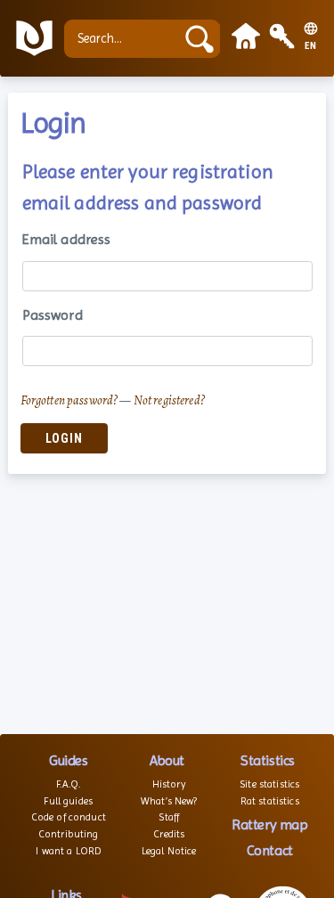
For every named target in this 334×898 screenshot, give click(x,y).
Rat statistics (269, 801)
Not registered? (169, 400)
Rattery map (269, 824)
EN (311, 46)
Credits (168, 834)
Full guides (68, 801)
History (169, 784)
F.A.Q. (68, 784)
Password (52, 314)
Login (64, 438)
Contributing (68, 834)
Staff (169, 817)
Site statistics (269, 784)
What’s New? (169, 801)
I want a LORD (68, 851)
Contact (270, 850)
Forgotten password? (69, 400)
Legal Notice (169, 851)
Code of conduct (68, 817)
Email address (66, 239)
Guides (68, 760)
